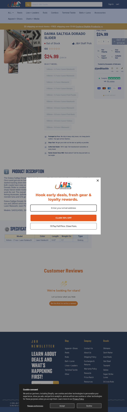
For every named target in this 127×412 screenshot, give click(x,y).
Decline (89, 406)
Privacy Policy (78, 399)
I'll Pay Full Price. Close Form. (63, 226)
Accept (62, 406)
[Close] (98, 180)
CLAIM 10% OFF (64, 218)
